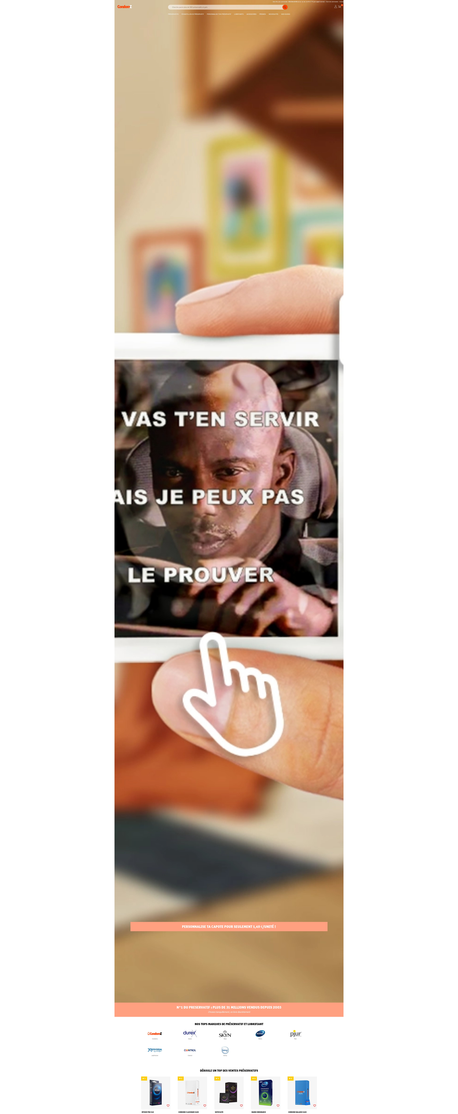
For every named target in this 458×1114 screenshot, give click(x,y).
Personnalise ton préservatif (219, 14)
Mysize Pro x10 (148, 1112)
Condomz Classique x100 (188, 1112)
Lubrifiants (239, 14)
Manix (260, 1039)
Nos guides (285, 14)
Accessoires (251, 14)
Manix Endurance (259, 1112)
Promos (262, 14)
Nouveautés (273, 14)
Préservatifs (173, 14)
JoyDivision (154, 1055)
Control (190, 1055)
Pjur (295, 1039)
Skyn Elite (219, 1112)
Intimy (225, 1055)
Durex (190, 1039)
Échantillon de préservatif (193, 14)
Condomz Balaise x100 (297, 1112)
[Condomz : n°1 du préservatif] (125, 8)
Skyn (225, 1039)
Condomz (155, 1039)
